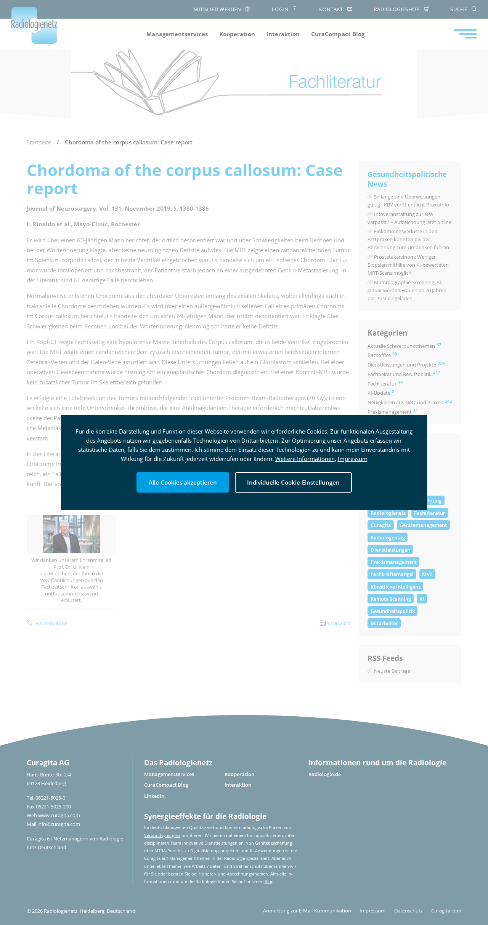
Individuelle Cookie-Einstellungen (293, 482)
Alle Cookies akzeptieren (183, 482)
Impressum (353, 458)
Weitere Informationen (305, 458)
